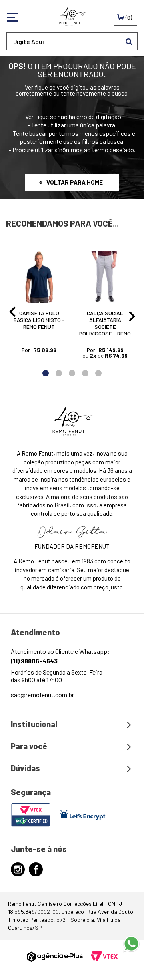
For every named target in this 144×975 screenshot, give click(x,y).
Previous (11, 314)
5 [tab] (99, 373)
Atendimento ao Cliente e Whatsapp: (60, 656)
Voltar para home (74, 182)
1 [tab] (46, 373)
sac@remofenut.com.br (42, 694)
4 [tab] (85, 373)
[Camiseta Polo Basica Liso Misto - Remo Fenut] (39, 277)
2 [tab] (59, 373)
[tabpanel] (39, 307)
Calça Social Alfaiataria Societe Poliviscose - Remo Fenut (105, 327)
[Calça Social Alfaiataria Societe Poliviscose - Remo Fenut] (105, 277)
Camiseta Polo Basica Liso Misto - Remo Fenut (39, 320)
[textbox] (72, 41)
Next (133, 314)
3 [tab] (72, 373)
